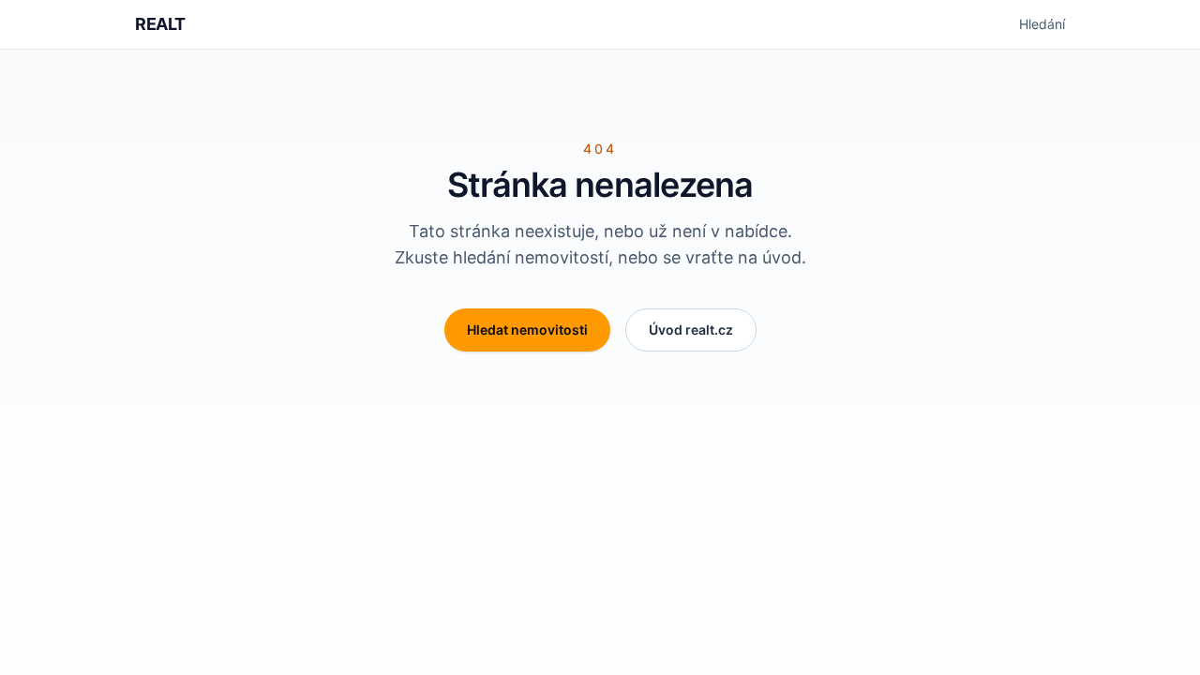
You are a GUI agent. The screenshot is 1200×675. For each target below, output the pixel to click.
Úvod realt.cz (691, 330)
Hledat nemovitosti (527, 330)
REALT (160, 24)
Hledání (1042, 24)
